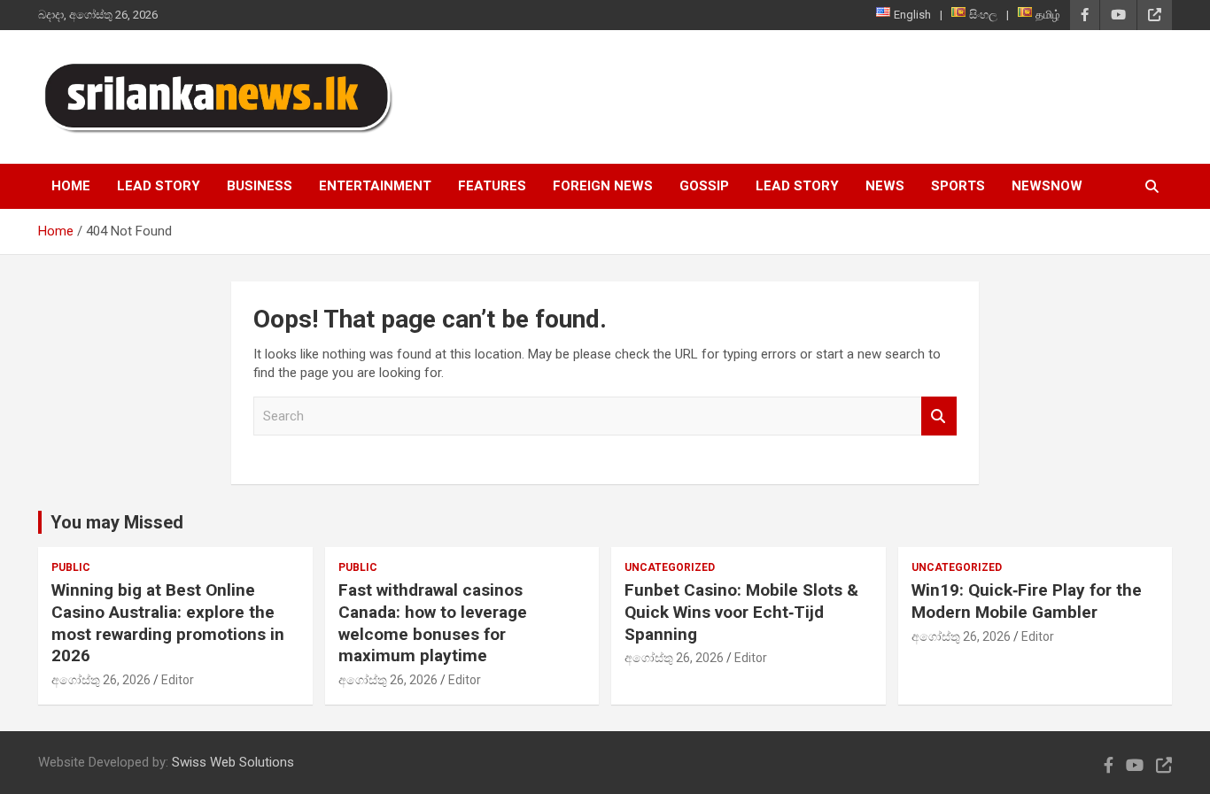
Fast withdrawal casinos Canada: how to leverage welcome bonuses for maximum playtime (432, 623)
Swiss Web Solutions (233, 762)
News (884, 186)
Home (70, 186)
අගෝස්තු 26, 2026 (101, 680)
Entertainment (375, 186)
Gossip (704, 186)
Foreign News (603, 186)
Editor (177, 680)
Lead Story (158, 186)
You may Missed (116, 522)
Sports (958, 186)
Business (259, 186)
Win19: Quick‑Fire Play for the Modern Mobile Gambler (1026, 601)
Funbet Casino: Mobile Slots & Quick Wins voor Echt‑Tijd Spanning (741, 612)
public (70, 567)
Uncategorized (669, 567)
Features (492, 186)
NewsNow (1047, 186)
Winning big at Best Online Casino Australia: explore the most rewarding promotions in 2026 (167, 623)
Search (939, 416)
